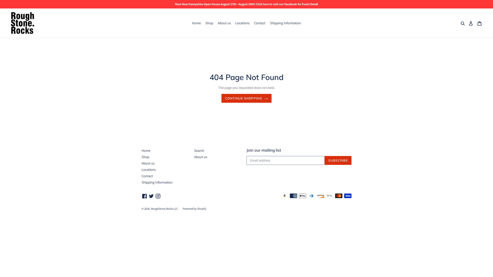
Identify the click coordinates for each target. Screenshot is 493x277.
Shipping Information (285, 23)
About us (224, 23)
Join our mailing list (263, 150)
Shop (209, 23)
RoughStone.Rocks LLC (164, 208)
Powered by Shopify (194, 208)
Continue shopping (243, 98)
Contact (259, 23)
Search (199, 150)
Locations (242, 23)
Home (196, 23)
